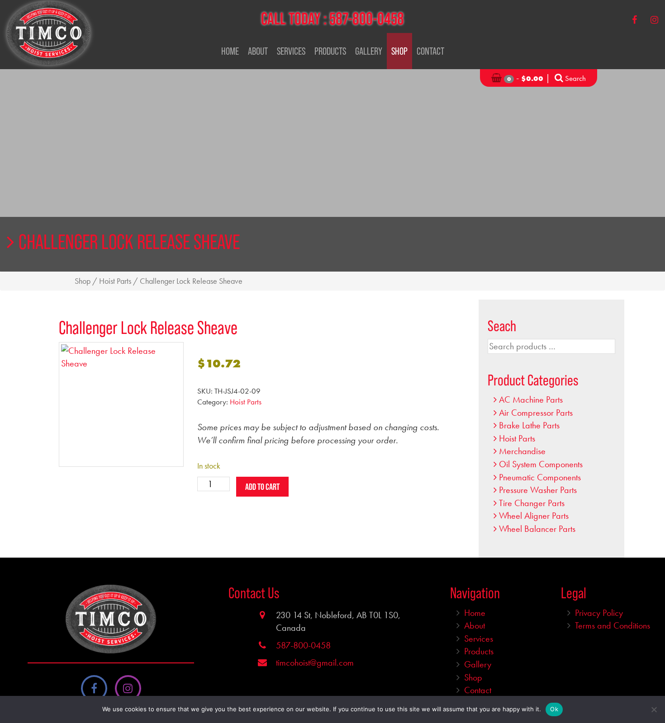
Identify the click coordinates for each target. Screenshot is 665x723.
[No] (653, 709)
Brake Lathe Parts (529, 425)
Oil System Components (541, 464)
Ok (554, 709)
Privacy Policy (599, 613)
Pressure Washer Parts (538, 490)
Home (230, 51)
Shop (399, 51)
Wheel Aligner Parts (534, 515)
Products (330, 51)
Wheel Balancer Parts (537, 529)
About (258, 51)
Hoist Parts (115, 281)
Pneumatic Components (540, 477)
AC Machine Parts (531, 399)
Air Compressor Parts (536, 412)
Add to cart (262, 487)
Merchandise (522, 451)
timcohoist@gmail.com (315, 662)
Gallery (368, 51)
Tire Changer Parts (532, 503)
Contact (430, 51)
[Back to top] (651, 688)
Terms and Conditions (612, 625)
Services (291, 51)
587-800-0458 (366, 18)
